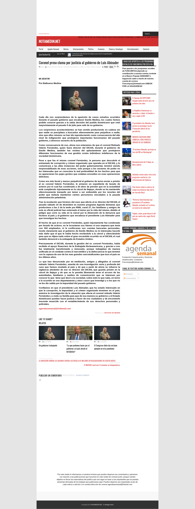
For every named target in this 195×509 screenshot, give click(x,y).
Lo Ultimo (88, 67)
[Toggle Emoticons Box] (40, 380)
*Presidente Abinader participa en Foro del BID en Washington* (144, 151)
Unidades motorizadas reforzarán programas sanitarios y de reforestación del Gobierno (144, 177)
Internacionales (78, 49)
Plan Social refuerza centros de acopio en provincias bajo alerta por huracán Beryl (143, 190)
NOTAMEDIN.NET (49, 41)
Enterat (49, 67)
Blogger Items (109, 505)
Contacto (146, 49)
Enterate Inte (68, 67)
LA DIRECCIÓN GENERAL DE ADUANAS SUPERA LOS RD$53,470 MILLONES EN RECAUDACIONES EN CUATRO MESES (77, 360)
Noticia (66, 49)
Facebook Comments (82, 375)
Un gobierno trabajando (48, 345)
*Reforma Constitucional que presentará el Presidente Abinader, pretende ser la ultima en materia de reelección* (143, 203)
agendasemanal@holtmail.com (55, 308)
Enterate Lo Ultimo (78, 67)
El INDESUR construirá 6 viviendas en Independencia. (102, 365)
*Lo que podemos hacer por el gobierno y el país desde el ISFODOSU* (77, 348)
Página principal (44, 33)
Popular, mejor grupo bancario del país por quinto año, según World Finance (144, 216)
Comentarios (130, 278)
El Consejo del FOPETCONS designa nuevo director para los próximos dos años (143, 101)
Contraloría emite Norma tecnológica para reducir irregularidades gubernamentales (65, 54)
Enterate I (60, 67)
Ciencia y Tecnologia (116, 49)
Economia (101, 49)
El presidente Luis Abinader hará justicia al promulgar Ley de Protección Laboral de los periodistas (143, 127)
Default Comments (69, 375)
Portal (41, 49)
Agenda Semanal (53, 49)
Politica (90, 49)
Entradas (129, 274)
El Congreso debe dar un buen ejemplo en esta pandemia (105, 347)
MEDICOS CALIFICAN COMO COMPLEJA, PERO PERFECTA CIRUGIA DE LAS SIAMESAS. (141, 140)
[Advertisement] (97, 16)
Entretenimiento (132, 49)
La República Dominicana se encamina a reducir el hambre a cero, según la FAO (143, 113)
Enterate (44, 55)
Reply (42, 67)
